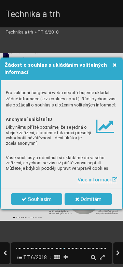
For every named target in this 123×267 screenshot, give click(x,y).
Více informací (95, 180)
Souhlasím (39, 199)
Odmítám (90, 199)
